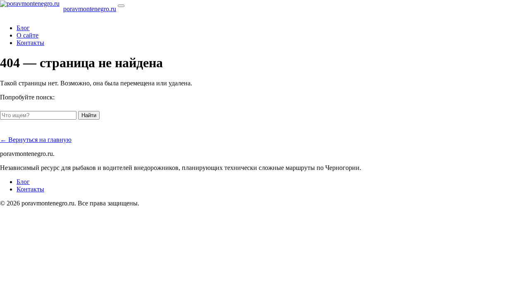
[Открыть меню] (121, 6)
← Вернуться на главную (35, 139)
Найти (88, 115)
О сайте (27, 35)
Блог (23, 27)
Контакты (30, 42)
